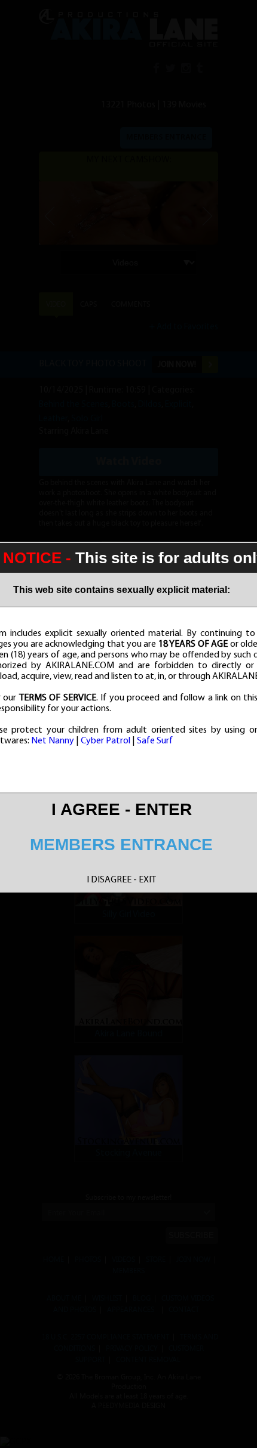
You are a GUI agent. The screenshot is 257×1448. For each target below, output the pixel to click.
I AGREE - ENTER (121, 809)
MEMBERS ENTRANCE (121, 844)
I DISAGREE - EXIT (121, 880)
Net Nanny (52, 741)
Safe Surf (155, 741)
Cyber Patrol (105, 741)
